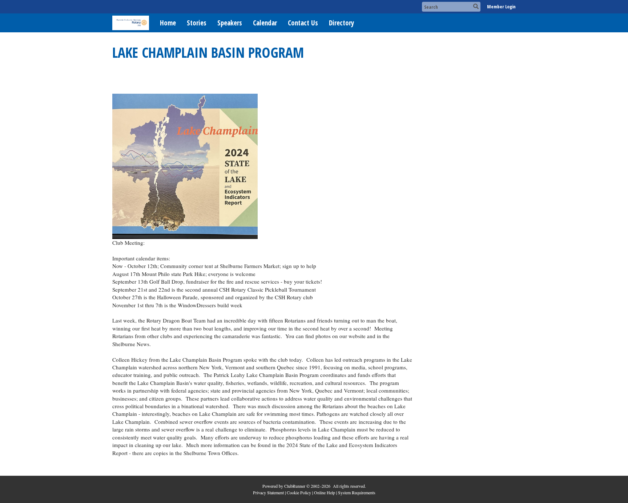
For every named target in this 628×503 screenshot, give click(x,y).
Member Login (501, 6)
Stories (196, 23)
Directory (341, 23)
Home (168, 23)
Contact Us (303, 23)
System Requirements (356, 492)
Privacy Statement (268, 492)
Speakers (229, 23)
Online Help (324, 492)
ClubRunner (294, 486)
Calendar (265, 23)
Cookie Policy (299, 492)
